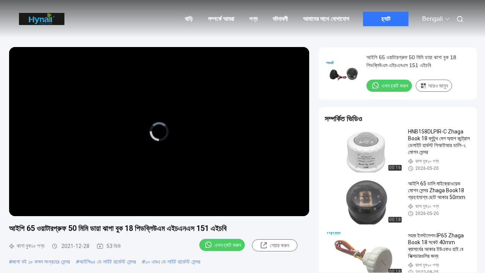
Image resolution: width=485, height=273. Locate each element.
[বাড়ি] (41, 19)
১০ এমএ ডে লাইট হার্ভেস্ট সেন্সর (172, 262)
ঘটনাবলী (280, 19)
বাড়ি (189, 19)
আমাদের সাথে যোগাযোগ (326, 19)
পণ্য (253, 19)
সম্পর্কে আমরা (221, 19)
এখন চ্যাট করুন (227, 245)
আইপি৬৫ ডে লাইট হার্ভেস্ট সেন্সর (107, 262)
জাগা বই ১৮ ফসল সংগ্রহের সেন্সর (41, 262)
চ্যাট (386, 19)
